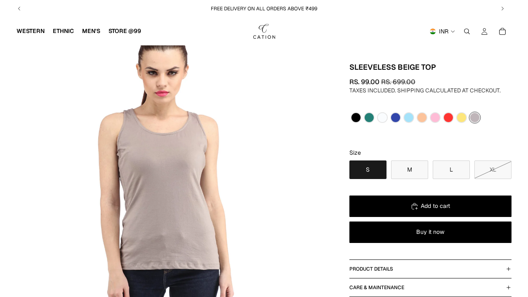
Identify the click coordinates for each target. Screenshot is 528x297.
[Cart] (502, 31)
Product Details (371, 269)
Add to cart (435, 206)
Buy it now (430, 232)
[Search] (467, 31)
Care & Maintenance (376, 287)
